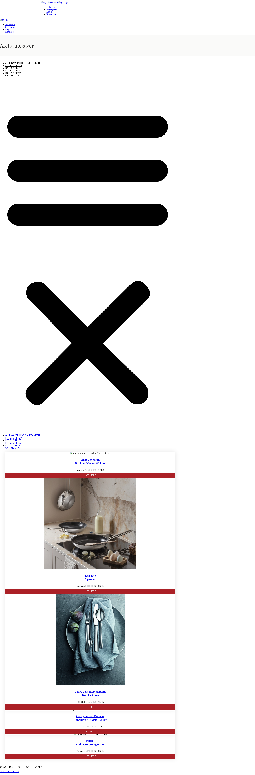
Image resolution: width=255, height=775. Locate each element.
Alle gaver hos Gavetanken (22, 63)
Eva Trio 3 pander (90, 577)
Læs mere (90, 475)
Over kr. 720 (12, 75)
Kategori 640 (13, 70)
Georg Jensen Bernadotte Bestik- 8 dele (90, 693)
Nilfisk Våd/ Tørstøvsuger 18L (90, 742)
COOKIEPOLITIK (9, 771)
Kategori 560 (13, 68)
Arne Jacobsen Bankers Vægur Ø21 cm (90, 461)
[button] (87, 255)
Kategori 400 (13, 65)
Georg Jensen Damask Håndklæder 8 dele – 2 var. (90, 717)
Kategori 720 (13, 73)
